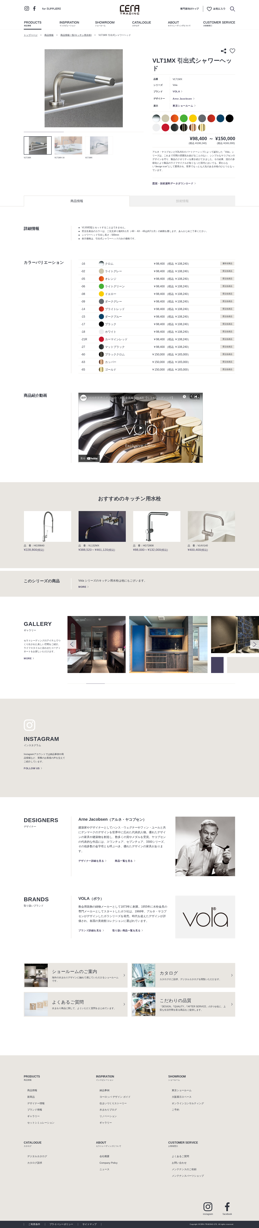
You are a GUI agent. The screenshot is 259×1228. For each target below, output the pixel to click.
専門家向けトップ (189, 9)
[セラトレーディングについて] (179, 25)
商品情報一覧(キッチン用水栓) (76, 35)
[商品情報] (32, 25)
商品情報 (49, 35)
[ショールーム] (104, 25)
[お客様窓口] (219, 25)
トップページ (31, 35)
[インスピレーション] (69, 25)
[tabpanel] (84, 88)
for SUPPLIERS (51, 8)
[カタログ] (142, 25)
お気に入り (216, 9)
